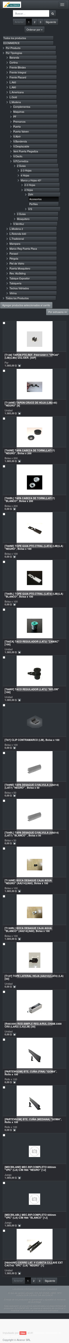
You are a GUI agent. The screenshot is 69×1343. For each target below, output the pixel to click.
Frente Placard (18, 77)
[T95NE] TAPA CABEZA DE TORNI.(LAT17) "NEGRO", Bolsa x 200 (30, 452)
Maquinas (18, 111)
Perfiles (33, 204)
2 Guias (21, 166)
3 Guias (21, 214)
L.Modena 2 (16, 229)
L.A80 (13, 87)
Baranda (14, 57)
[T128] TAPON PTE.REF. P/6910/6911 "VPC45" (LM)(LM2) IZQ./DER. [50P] (32, 356)
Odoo (23, 1333)
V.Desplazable (21, 146)
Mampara (15, 243)
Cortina (14, 62)
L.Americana (17, 92)
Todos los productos (14, 38)
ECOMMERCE (11, 43)
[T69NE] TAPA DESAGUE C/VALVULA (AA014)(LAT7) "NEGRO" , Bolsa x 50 (32, 786)
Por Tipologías (14, 53)
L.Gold (13, 97)
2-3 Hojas (26, 170)
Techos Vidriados (19, 288)
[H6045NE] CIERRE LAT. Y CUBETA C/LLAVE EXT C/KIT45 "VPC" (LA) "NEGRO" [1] (34, 1264)
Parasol (14, 253)
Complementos (21, 106)
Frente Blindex (18, 67)
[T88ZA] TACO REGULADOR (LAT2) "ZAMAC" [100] (32, 643)
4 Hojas (25, 175)
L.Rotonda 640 (18, 234)
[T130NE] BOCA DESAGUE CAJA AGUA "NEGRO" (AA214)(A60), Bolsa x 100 (28, 882)
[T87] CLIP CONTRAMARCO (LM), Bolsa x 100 (32, 740)
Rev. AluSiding (18, 273)
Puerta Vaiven (21, 131)
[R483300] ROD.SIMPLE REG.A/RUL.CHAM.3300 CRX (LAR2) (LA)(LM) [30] (33, 1025)
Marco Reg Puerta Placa (23, 248)
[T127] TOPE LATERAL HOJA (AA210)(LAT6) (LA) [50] (34, 977)
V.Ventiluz (18, 224)
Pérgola (14, 258)
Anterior (19, 22)
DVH (30, 194)
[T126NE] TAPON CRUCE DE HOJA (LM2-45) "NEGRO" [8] (31, 404)
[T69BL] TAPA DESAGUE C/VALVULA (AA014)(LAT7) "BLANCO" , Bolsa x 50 (32, 834)
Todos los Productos (17, 298)
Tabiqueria (15, 283)
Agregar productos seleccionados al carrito (26, 305)
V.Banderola (20, 141)
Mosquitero (23, 219)
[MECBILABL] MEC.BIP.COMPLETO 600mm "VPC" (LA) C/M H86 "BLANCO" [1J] (30, 1216)
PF (14, 116)
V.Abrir (17, 136)
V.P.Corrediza (20, 161)
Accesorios (35, 199)
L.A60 (13, 82)
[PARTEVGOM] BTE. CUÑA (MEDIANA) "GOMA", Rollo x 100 (33, 1120)
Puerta (17, 126)
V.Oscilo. (18, 156)
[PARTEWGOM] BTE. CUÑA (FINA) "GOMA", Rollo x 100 (31, 1073)
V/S (30, 209)
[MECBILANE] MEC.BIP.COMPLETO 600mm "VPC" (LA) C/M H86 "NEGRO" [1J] (30, 1168)
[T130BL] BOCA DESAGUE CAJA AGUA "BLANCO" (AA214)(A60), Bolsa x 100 (28, 929)
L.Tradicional (17, 238)
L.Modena (15, 102)
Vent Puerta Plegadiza (25, 151)
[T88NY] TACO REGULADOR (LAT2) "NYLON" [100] (32, 690)
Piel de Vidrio (17, 263)
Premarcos (19, 121)
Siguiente (51, 22)
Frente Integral (18, 72)
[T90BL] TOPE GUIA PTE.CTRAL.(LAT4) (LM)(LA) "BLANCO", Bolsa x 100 (34, 595)
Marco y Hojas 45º (31, 180)
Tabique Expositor (20, 278)
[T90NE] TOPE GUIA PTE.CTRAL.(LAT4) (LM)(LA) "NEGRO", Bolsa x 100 (34, 547)
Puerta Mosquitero (20, 268)
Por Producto (13, 48)
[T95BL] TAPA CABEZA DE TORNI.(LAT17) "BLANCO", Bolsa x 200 (30, 499)
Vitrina (13, 293)
